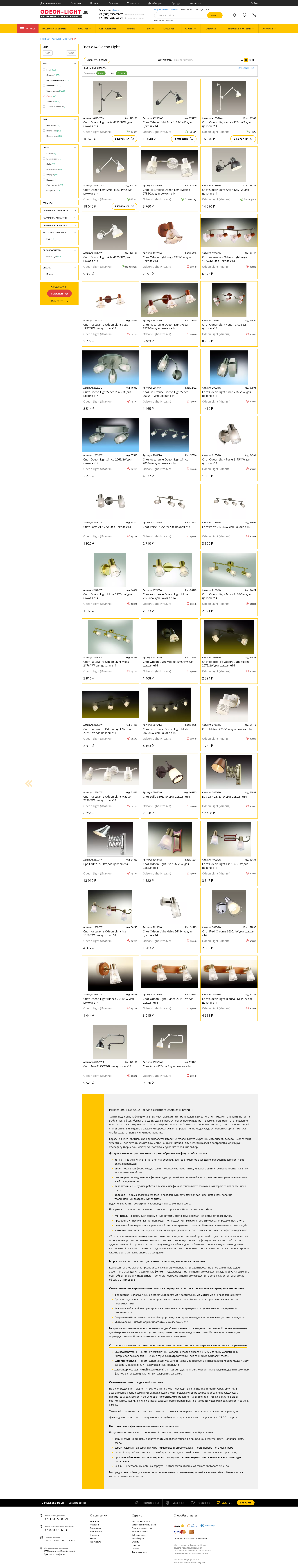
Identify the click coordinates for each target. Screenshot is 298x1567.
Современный (54, 185)
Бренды (176, 3)
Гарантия (75, 3)
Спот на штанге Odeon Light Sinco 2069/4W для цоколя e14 (165, 461)
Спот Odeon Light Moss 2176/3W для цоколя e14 (226, 596)
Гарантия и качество (142, 1528)
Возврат (94, 3)
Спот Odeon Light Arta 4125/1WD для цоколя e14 (167, 124)
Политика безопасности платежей (190, 1538)
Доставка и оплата (50, 3)
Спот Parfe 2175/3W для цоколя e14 (166, 527)
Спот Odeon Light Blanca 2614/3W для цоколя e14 (227, 1000)
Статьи (135, 1548)
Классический (54, 158)
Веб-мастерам (139, 1535)
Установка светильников (144, 1524)
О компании (98, 1515)
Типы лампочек (139, 1552)
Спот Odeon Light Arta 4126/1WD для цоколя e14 (107, 191)
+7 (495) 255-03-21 (121, 18)
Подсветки (53, 85)
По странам (95, 1528)
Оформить (245, 1503)
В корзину (122, 138)
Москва (117, 10)
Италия (51, 274)
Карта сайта (95, 1541)
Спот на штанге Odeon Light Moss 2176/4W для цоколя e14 (106, 663)
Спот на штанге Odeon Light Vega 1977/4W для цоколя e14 (224, 259)
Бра (51, 70)
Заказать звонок (77, 1502)
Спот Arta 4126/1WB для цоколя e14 (167, 1066)
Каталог (31, 28)
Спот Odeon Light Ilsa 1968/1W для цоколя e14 (166, 866)
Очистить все (246, 68)
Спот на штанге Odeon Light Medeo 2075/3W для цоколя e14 (107, 731)
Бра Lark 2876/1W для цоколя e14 (224, 796)
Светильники (55, 91)
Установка (133, 3)
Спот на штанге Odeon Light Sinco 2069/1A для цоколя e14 (165, 394)
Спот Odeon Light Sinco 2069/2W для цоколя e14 (107, 461)
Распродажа (96, 1531)
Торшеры (53, 101)
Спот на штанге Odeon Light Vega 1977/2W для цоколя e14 (105, 326)
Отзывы (113, 3)
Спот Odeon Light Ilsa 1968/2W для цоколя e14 (225, 866)
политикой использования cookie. (191, 1553)
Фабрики (94, 1524)
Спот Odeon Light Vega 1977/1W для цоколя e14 (167, 259)
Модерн (52, 174)
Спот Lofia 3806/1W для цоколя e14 (166, 796)
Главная (45, 38)
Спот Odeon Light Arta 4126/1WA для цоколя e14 (226, 124)
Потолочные (54, 136)
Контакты (195, 3)
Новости (136, 1545)
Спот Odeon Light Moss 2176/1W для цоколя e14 (107, 596)
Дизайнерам (155, 3)
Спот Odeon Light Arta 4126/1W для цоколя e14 (106, 259)
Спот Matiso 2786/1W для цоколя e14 (227, 729)
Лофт (50, 164)
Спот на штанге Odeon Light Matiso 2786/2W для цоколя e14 (166, 191)
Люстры (53, 75)
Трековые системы (57, 106)
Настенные (53, 130)
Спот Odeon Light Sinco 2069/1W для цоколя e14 (226, 394)
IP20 (50, 239)
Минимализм (54, 169)
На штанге (53, 125)
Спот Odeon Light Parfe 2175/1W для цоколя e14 (226, 461)
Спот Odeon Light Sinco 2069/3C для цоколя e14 (107, 394)
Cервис (137, 1515)
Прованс (51, 180)
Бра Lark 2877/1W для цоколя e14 (105, 864)
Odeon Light (53, 256)
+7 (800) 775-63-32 (121, 14)
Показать (57, 293)
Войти (254, 3)
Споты (67, 38)
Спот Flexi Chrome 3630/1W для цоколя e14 (228, 933)
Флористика (53, 190)
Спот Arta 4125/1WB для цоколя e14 (107, 1066)
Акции (93, 1538)
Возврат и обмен (140, 1531)
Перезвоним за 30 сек (166, 9)
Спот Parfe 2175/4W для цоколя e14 (226, 527)
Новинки (94, 1535)
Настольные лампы (57, 80)
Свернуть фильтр (97, 60)
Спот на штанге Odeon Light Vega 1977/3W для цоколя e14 (165, 326)
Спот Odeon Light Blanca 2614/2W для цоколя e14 (168, 1000)
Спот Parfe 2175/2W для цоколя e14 (107, 527)
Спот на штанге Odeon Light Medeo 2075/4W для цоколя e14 (166, 731)
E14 (100, 73)
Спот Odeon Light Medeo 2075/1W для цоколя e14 (168, 663)
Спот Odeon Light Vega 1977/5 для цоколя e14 (224, 326)
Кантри (51, 153)
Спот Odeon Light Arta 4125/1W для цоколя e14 (225, 191)
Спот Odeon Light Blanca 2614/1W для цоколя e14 (108, 1000)
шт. (224, 1502)
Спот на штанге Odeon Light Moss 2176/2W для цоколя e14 (165, 596)
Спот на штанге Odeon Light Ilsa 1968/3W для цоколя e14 (104, 933)
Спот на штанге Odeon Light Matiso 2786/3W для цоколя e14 (107, 798)
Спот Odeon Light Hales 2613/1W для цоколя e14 (167, 933)
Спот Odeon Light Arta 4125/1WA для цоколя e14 (107, 124)
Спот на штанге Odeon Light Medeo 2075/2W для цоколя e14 (226, 663)
